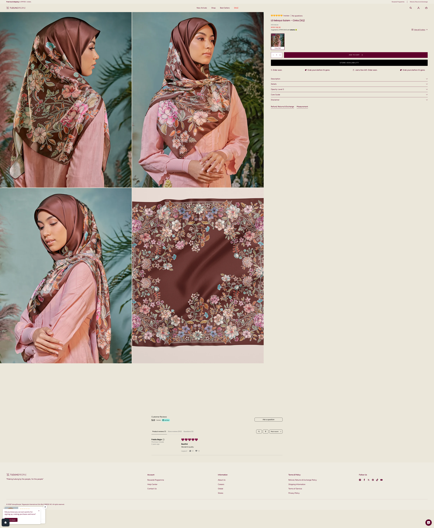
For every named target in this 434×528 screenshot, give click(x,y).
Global (220, 489)
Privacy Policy (294, 493)
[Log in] (418, 8)
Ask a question (268, 419)
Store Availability (349, 63)
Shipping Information (296, 484)
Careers (221, 484)
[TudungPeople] (16, 8)
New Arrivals (202, 8)
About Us (221, 480)
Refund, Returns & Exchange (282, 107)
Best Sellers (225, 8)
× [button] (38, 510)
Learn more (11, 520)
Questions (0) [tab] (188, 431)
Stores (220, 493)
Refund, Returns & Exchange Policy (302, 480)
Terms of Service (295, 489)
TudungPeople (16, 504)
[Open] (5, 522)
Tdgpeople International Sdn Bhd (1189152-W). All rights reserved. (43, 504)
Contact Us (152, 489)
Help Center (152, 484)
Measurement (302, 107)
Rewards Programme (155, 480)
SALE (236, 8)
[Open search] (259, 431)
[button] (410, 8)
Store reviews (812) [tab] (175, 431)
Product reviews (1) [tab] (159, 431)
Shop (213, 8)
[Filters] (265, 431)
